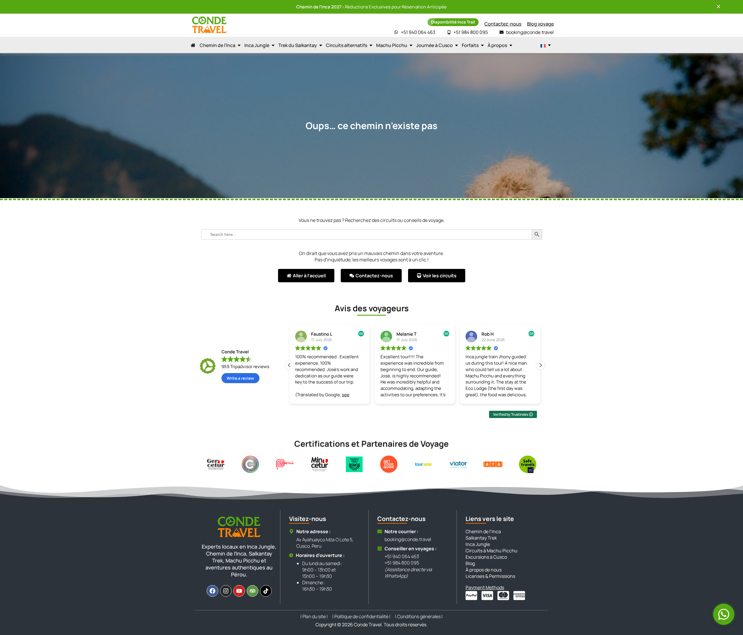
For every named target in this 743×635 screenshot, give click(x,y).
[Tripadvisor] (252, 591)
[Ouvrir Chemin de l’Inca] (239, 45)
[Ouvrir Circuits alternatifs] (371, 45)
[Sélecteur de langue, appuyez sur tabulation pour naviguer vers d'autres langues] (546, 45)
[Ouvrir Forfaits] (482, 45)
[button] (540, 365)
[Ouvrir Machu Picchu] (411, 45)
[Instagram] (226, 591)
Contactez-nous (502, 24)
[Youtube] (239, 591)
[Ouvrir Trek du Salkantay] (320, 45)
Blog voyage (540, 24)
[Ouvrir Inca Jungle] (273, 45)
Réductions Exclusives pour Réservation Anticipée (371, 7)
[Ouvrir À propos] (510, 45)
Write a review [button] (240, 378)
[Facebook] (212, 591)
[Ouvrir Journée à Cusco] (456, 45)
